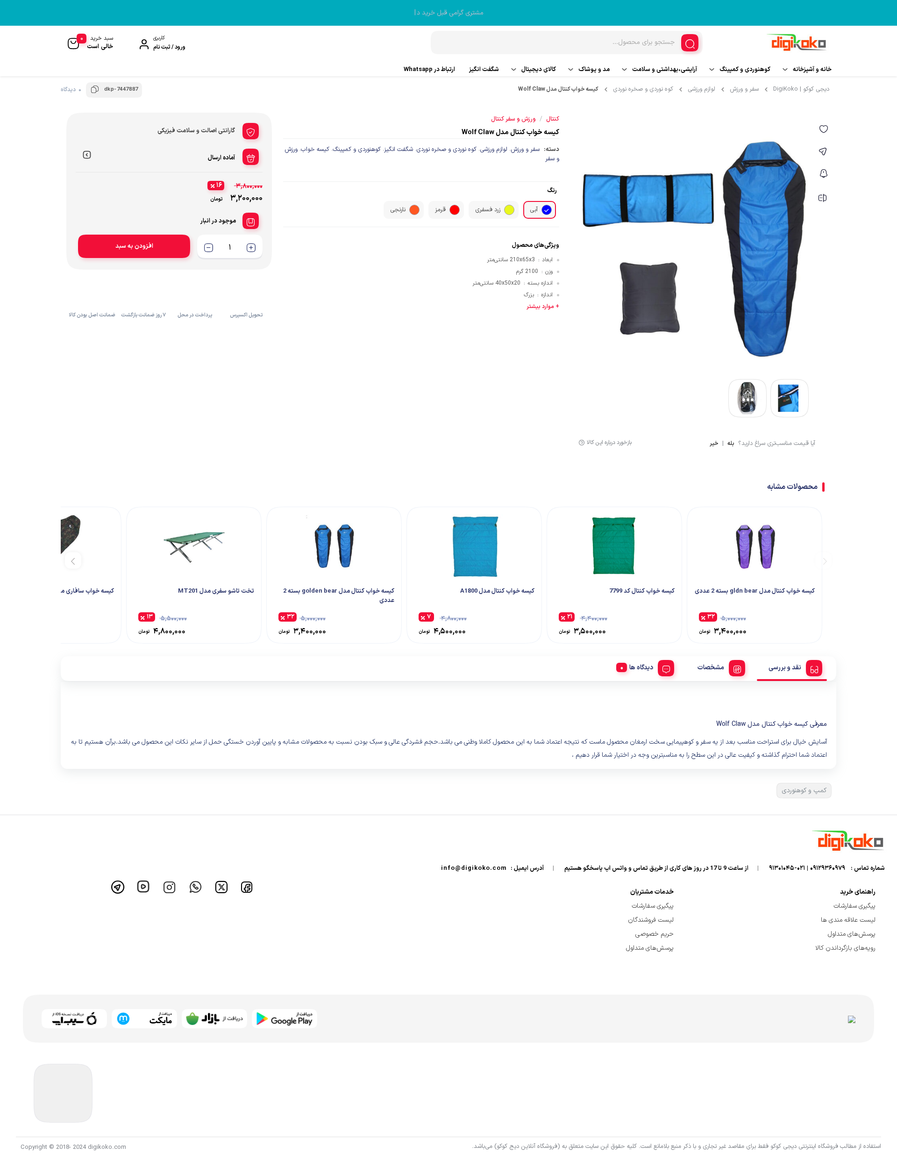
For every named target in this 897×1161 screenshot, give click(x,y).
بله (730, 444)
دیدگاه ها (641, 668)
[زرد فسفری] (509, 210)
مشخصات (711, 668)
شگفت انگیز (484, 69)
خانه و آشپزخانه (812, 69)
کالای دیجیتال (538, 69)
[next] (73, 560)
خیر (714, 444)
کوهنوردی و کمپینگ (744, 69)
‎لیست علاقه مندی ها (848, 920)
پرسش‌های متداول (852, 934)
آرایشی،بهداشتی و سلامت (664, 69)
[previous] (823, 560)
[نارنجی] (414, 210)
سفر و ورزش (744, 89)
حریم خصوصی (654, 934)
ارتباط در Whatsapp (429, 69)
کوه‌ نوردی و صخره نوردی (643, 89)
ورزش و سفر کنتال (513, 119)
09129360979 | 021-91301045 (807, 868)
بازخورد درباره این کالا (609, 442)
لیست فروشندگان (651, 920)
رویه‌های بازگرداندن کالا (845, 948)
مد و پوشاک (594, 69)
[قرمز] (454, 210)
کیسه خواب (315, 149)
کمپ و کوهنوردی (804, 791)
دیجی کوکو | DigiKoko (801, 89)
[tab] (792, 666)
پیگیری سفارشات (854, 906)
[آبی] (546, 210)
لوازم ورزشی (701, 89)
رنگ (552, 190)
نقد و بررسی (785, 668)
